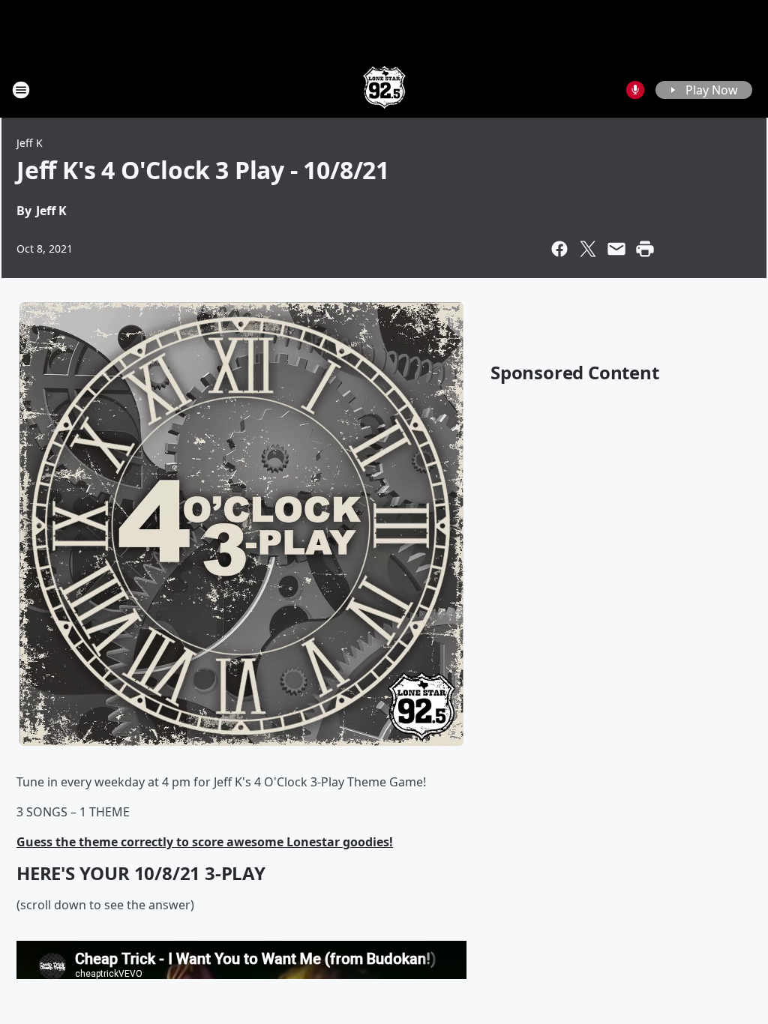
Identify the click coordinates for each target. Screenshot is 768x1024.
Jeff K (29, 143)
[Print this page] (645, 248)
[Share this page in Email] (616, 248)
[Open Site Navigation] (21, 90)
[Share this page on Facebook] (559, 248)
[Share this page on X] (588, 248)
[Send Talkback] (635, 90)
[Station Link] (384, 89)
